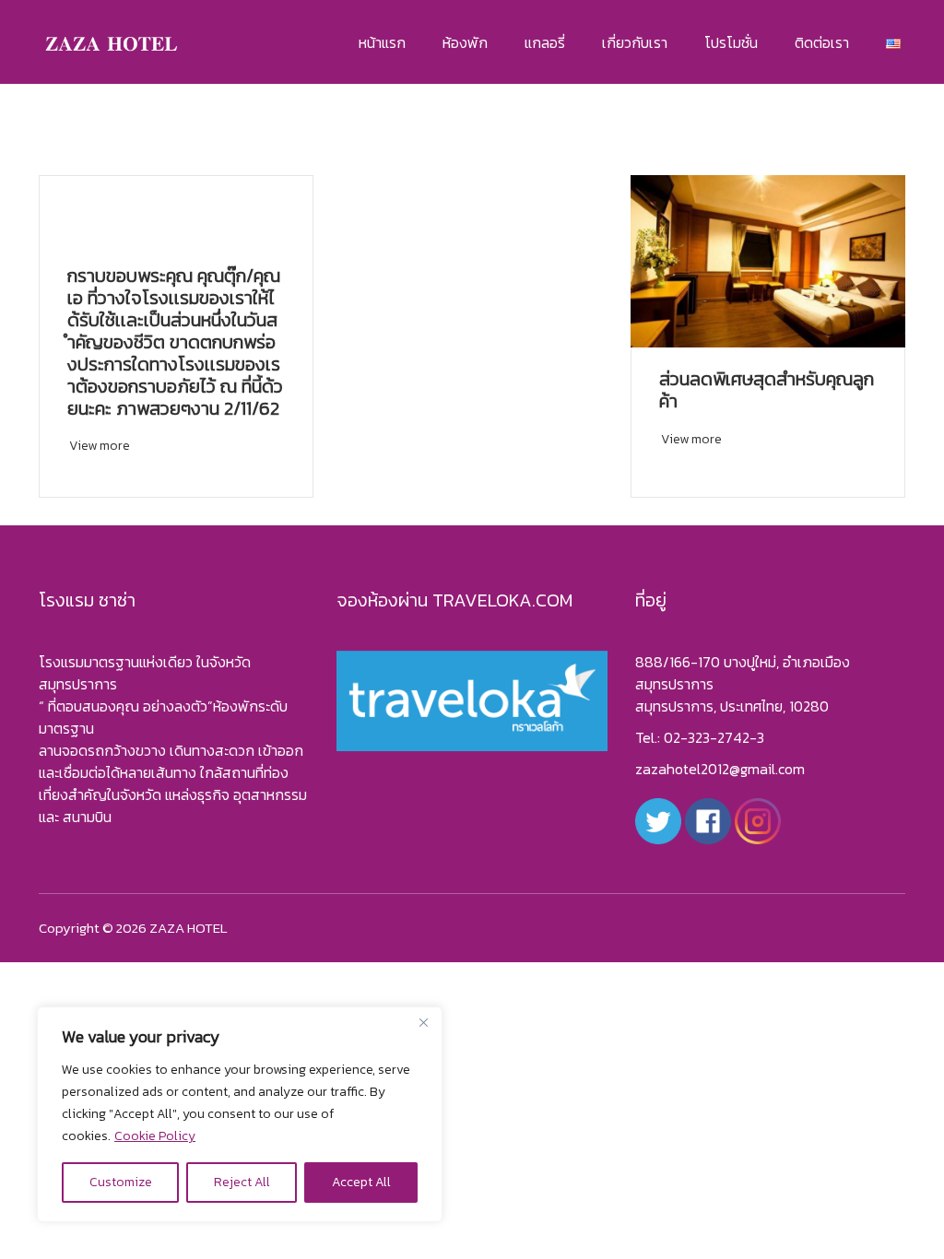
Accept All (361, 1182)
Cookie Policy (154, 1136)
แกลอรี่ (545, 42)
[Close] (423, 1022)
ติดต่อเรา (822, 42)
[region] (239, 1114)
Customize (120, 1182)
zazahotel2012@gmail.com (720, 769)
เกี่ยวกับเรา (634, 42)
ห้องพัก (465, 42)
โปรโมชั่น (731, 42)
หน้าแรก (382, 42)
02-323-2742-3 (714, 737)
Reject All (242, 1182)
